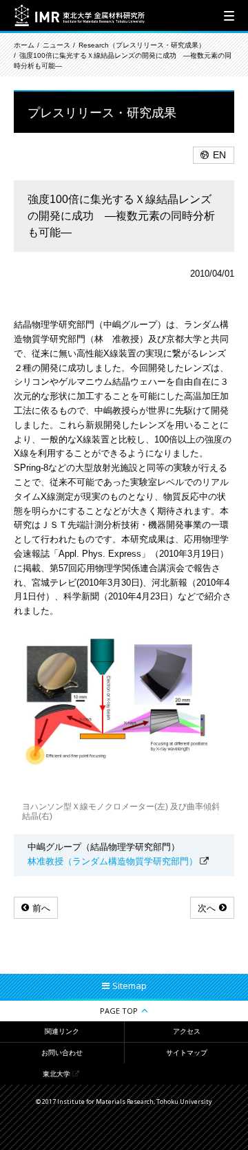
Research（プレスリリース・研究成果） (142, 45)
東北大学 (56, 1074)
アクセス (186, 1031)
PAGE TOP (119, 1010)
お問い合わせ (62, 1052)
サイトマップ (186, 1052)
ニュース (56, 45)
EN (219, 154)
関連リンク (62, 1031)
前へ (41, 908)
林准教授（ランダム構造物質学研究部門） (113, 861)
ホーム (24, 45)
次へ (207, 908)
